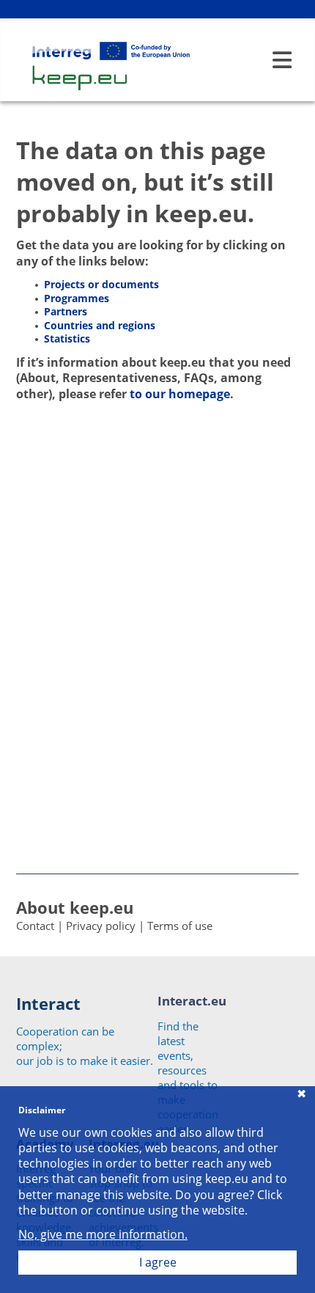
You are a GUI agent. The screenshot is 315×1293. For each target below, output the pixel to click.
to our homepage (180, 394)
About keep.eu (74, 907)
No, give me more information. (103, 1234)
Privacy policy (101, 925)
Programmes (76, 298)
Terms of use (179, 925)
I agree (158, 1262)
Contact (35, 925)
